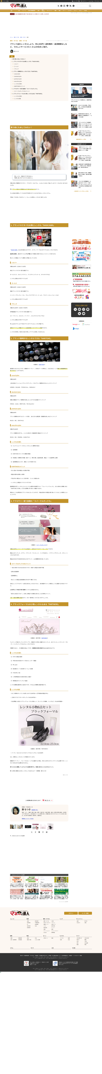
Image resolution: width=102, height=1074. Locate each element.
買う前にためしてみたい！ (19, 59)
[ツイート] (32, 832)
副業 (69, 938)
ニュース (24, 10)
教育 (77, 944)
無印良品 (45, 927)
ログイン (71, 913)
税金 (60, 10)
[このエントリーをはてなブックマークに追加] (47, 832)
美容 (52, 929)
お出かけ (78, 922)
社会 (69, 939)
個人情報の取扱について (56, 955)
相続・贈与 (29, 939)
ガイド (32, 948)
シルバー (16, 64)
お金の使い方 (79, 938)
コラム (80, 10)
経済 (61, 939)
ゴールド (16, 66)
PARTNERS (44, 638)
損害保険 (20, 938)
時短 (85, 944)
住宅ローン (46, 938)
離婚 (85, 939)
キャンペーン (49, 10)
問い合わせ (32, 955)
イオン (45, 925)
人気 (19, 10)
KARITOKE (41, 364)
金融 (85, 922)
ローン (64, 10)
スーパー (53, 927)
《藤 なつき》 (65, 775)
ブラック (16, 69)
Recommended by (62, 901)
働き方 (78, 939)
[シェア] (35, 832)
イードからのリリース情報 (77, 955)
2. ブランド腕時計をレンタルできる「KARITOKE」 (25, 71)
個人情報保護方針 (65, 955)
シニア (61, 919)
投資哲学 (28, 927)
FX (27, 924)
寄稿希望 (36, 955)
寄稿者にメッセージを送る (28, 818)
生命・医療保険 (13, 939)
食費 (44, 929)
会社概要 (70, 955)
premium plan (18, 79)
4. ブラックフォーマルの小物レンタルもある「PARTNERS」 (28, 93)
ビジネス (69, 10)
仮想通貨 (36, 924)
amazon (45, 932)
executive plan (18, 81)
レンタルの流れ (18, 84)
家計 (77, 943)
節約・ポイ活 (43, 11)
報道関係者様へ (27, 955)
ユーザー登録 (85, 913)
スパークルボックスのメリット (22, 91)
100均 (53, 921)
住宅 (77, 941)
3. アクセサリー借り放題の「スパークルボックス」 (25, 89)
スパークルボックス (41, 545)
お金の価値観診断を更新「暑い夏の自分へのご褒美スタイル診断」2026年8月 (32, 14)
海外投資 (28, 925)
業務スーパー (46, 924)
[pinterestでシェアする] (43, 832)
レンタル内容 (17, 98)
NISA (36, 925)
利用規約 (49, 955)
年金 (36, 938)
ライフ (75, 10)
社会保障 (86, 943)
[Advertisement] (39, 854)
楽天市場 (53, 925)
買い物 (86, 921)
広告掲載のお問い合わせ (43, 955)
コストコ (53, 922)
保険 (55, 10)
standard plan (17, 76)
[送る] (39, 832)
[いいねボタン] (47, 800)
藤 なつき (26, 809)
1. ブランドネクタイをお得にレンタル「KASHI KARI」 (26, 61)
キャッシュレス (47, 930)
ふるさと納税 (37, 939)
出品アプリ (54, 924)
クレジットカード (55, 930)
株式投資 (36, 921)
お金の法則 (87, 938)
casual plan (17, 74)
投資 (38, 10)
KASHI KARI (14, 250)
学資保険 (20, 939)
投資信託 (28, 922)
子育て (86, 941)
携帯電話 (53, 932)
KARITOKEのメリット (19, 86)
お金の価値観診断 (31, 10)
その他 (85, 10)
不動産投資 (37, 922)
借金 (52, 938)
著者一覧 (21, 955)
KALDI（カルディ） (47, 922)
